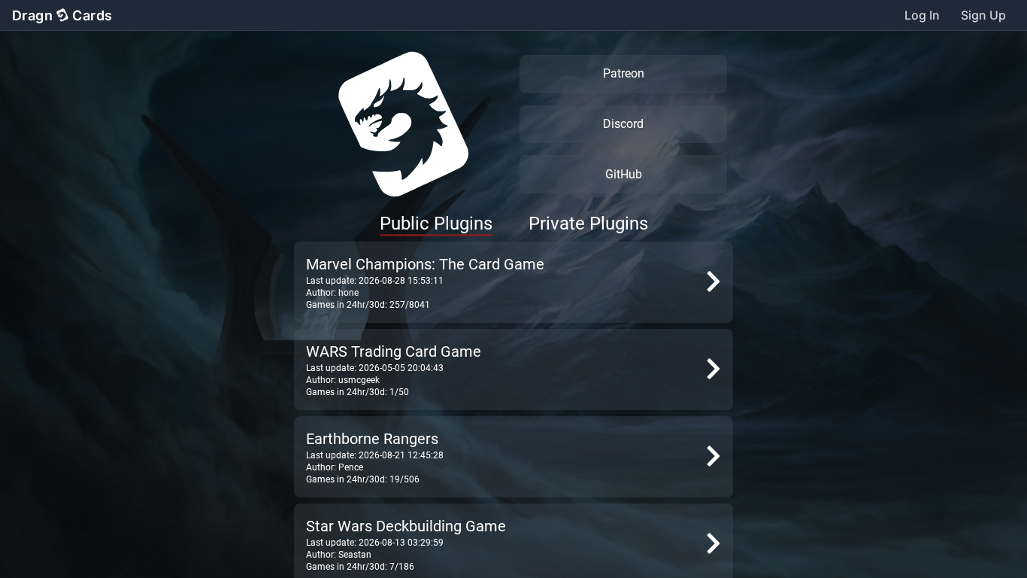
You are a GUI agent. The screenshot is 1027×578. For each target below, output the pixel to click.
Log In (922, 15)
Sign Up (983, 15)
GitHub (623, 174)
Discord (623, 124)
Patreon (623, 73)
